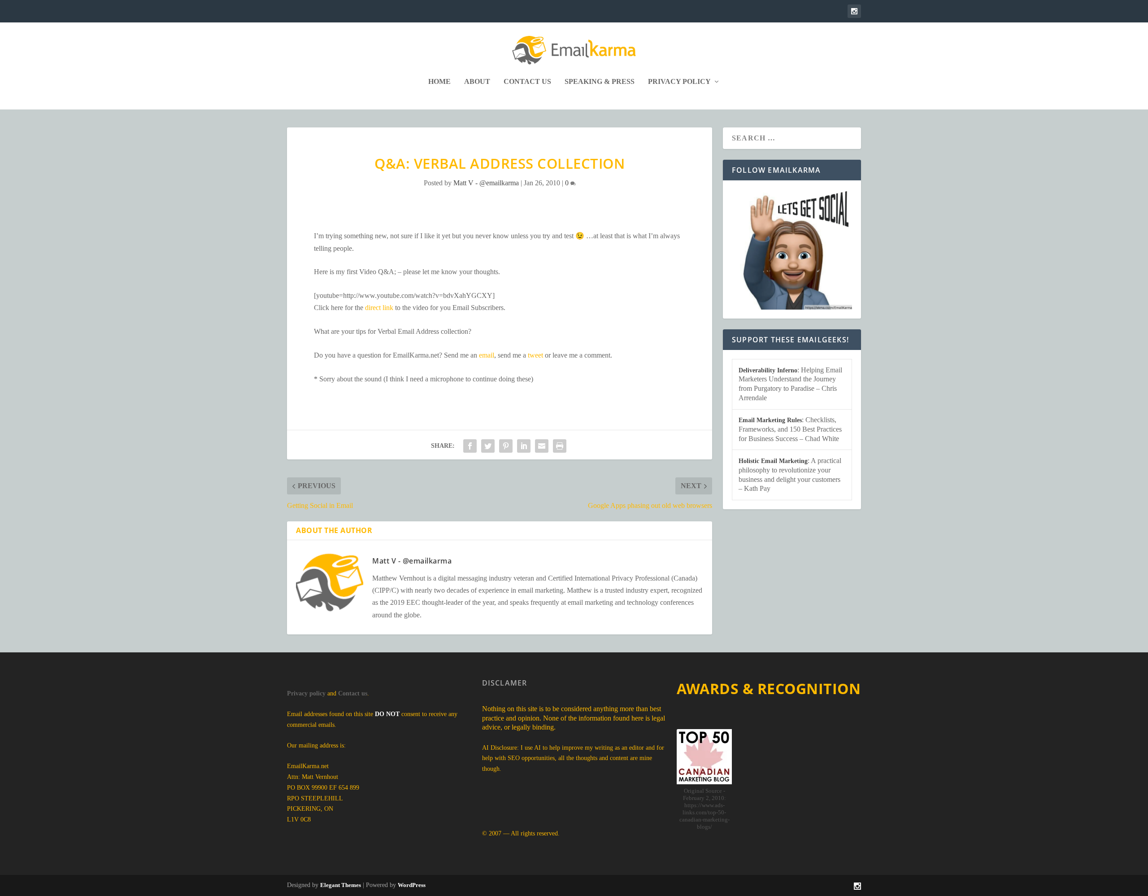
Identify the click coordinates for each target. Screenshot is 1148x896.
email (486, 355)
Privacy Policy (679, 81)
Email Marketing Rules (770, 420)
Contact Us (527, 81)
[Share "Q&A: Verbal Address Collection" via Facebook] (470, 446)
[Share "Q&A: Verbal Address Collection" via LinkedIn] (524, 446)
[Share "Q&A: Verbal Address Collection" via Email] (542, 446)
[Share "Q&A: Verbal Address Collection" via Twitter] (488, 446)
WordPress (412, 885)
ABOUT (477, 81)
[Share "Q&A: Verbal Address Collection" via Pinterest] (506, 446)
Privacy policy (306, 693)
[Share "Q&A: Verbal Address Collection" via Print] (560, 446)
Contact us (352, 693)
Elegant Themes (340, 885)
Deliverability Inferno (768, 370)
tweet (535, 355)
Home (439, 81)
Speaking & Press (600, 81)
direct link (379, 307)
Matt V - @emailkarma (486, 183)
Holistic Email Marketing (773, 461)
